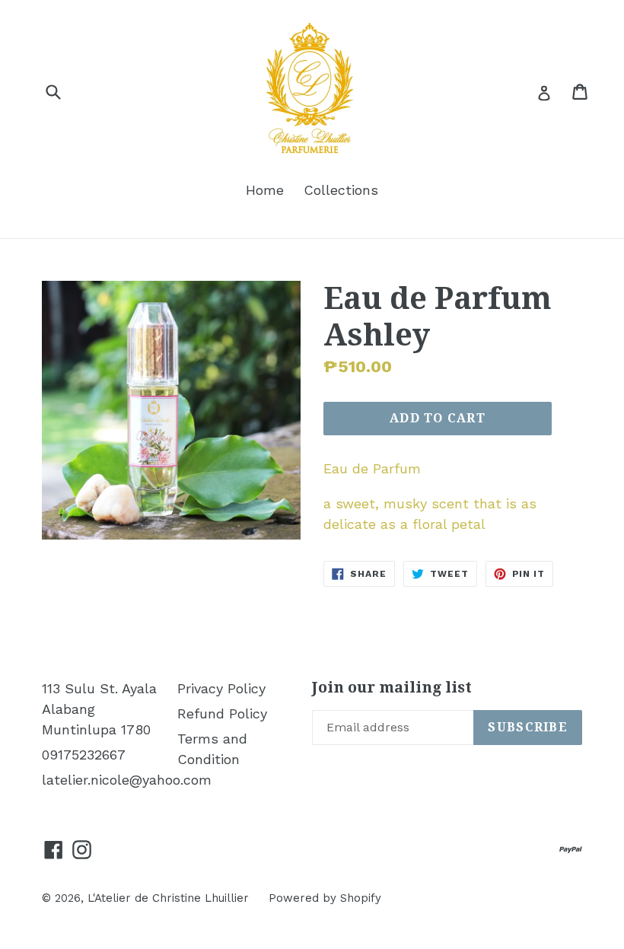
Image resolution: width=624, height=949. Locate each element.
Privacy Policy (221, 688)
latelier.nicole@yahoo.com (127, 780)
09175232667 (84, 755)
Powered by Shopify (325, 898)
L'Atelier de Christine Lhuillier (168, 898)
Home (265, 190)
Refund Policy (222, 713)
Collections (341, 190)
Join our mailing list (392, 687)
